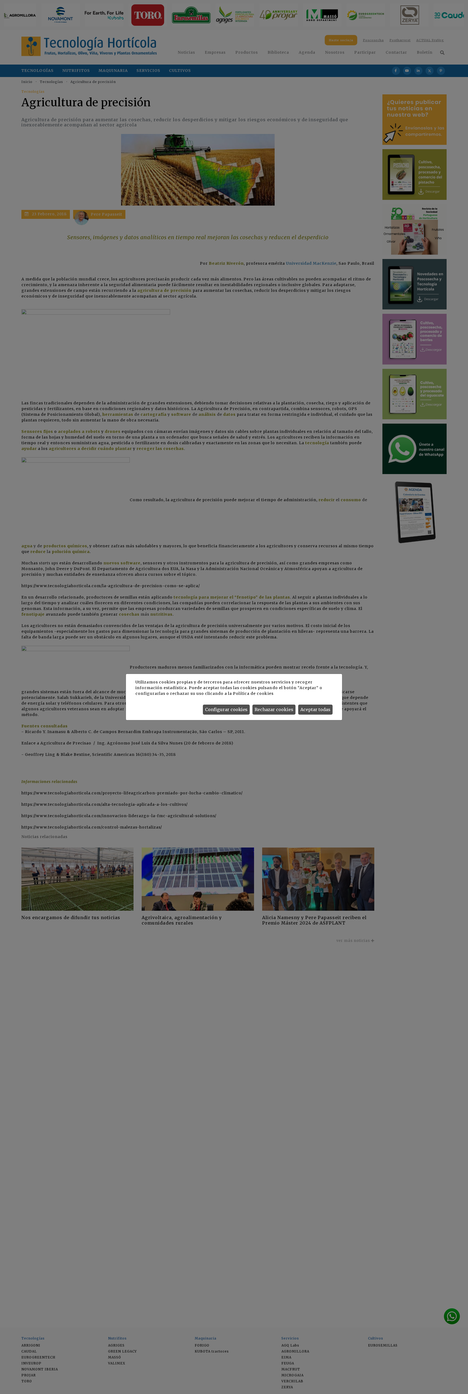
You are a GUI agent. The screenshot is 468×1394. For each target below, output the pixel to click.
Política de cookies (253, 693)
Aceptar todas (315, 709)
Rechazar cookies (274, 709)
